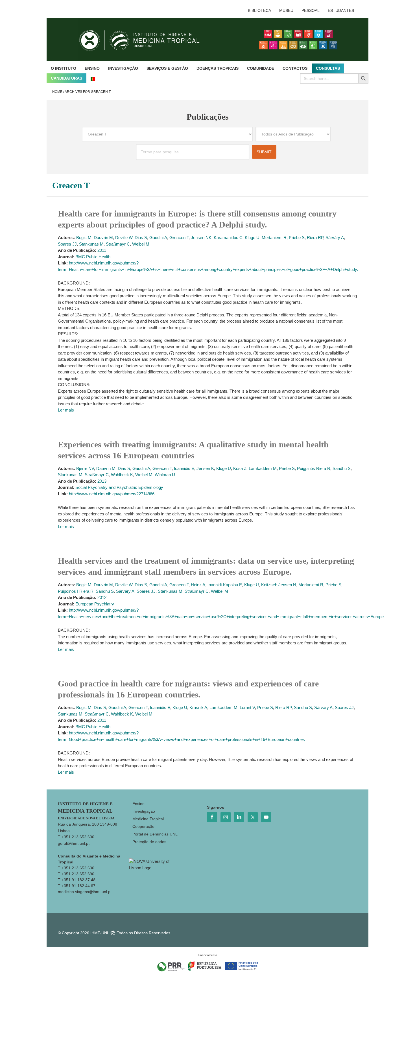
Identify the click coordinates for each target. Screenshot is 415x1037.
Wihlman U (165, 474)
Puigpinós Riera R (313, 468)
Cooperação (143, 826)
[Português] (92, 78)
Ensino (138, 803)
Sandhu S (342, 468)
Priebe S (297, 237)
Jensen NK (201, 237)
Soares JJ (67, 244)
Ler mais (66, 410)
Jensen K (205, 468)
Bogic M (83, 237)
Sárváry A (335, 237)
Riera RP (315, 237)
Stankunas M (91, 244)
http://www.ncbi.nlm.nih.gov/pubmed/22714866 (111, 493)
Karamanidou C (228, 237)
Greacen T (179, 237)
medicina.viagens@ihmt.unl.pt (85, 891)
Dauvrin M (103, 237)
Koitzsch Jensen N (278, 584)
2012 (101, 597)
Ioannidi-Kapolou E (224, 584)
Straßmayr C (118, 244)
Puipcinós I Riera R (75, 591)
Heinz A (198, 584)
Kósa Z (239, 468)
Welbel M (140, 244)
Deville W (123, 237)
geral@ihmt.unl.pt (73, 843)
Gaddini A (158, 237)
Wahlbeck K (122, 474)
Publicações (208, 116)
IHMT (143, 39)
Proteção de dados (149, 841)
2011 (101, 250)
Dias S (141, 237)
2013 (101, 481)
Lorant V (247, 707)
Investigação (143, 811)
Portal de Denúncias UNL (155, 834)
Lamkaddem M (263, 468)
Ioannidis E (184, 468)
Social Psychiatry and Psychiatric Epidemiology (119, 487)
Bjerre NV (85, 468)
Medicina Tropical (148, 819)
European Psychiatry (94, 603)
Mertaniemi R (274, 237)
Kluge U (252, 237)
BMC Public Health (92, 256)
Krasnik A (198, 707)
